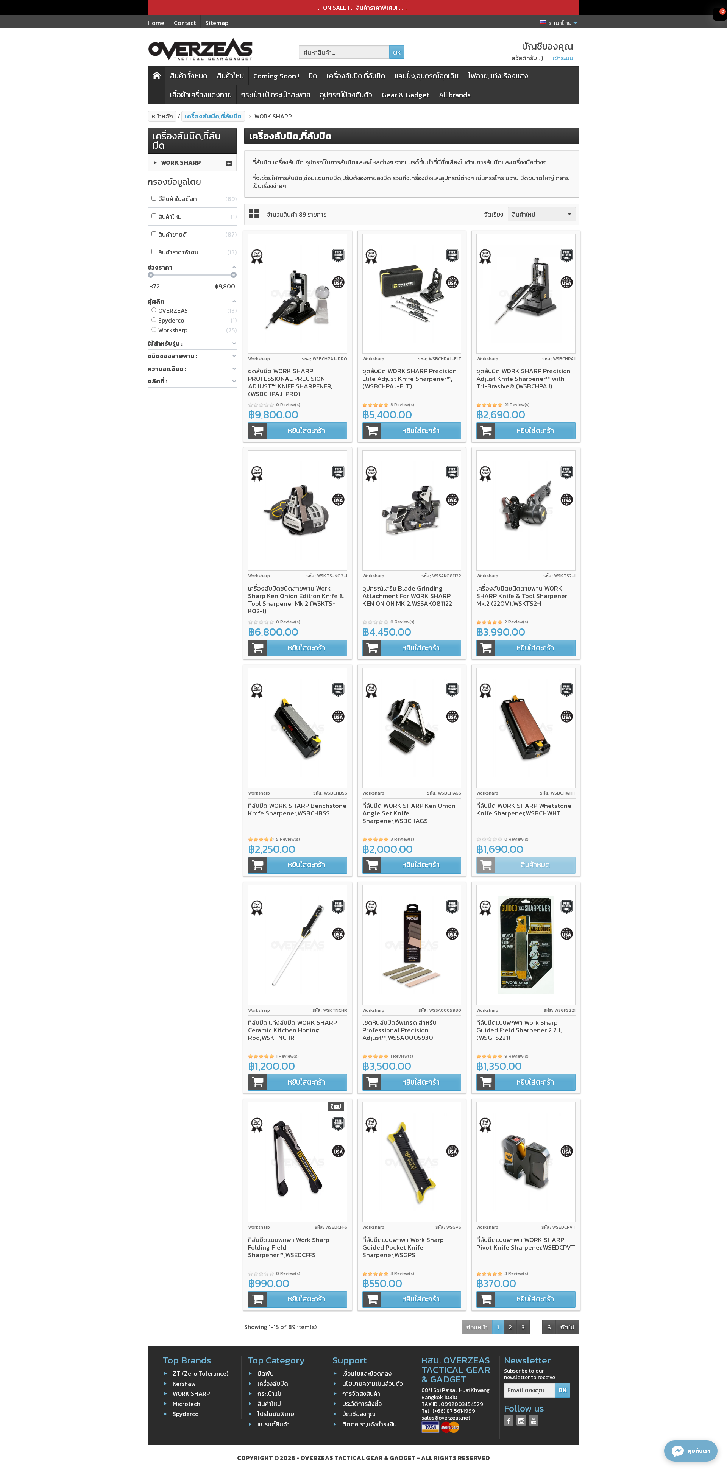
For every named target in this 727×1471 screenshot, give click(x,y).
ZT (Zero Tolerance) (200, 1373)
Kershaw (184, 1383)
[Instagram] (521, 1420)
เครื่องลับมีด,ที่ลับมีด (356, 75)
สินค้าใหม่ (230, 75)
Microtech (186, 1403)
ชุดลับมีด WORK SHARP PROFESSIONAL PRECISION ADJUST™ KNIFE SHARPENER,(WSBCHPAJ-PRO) (290, 382)
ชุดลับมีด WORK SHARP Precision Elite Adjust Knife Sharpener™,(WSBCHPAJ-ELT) (409, 378)
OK (397, 52)
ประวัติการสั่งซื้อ (362, 1403)
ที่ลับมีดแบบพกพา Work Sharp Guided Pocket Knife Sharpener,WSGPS (403, 1247)
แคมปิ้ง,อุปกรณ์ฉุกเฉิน (427, 75)
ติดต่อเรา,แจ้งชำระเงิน (369, 1424)
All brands (455, 94)
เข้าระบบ (562, 58)
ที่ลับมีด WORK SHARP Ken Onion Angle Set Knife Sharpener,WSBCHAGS (409, 813)
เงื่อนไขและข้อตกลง (367, 1373)
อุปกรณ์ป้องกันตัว (346, 94)
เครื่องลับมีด (272, 1383)
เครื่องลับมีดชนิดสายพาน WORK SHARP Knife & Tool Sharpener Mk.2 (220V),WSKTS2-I (521, 595)
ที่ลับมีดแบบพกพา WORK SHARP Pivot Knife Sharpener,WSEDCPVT (525, 1243)
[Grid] (254, 213)
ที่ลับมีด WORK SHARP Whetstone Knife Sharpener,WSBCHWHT (523, 809)
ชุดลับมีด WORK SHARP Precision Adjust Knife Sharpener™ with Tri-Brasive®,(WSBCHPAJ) (523, 378)
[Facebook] (508, 1420)
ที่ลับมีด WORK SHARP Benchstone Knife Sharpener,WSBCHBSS (297, 809)
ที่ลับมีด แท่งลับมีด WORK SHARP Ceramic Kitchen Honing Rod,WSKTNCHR (292, 1030)
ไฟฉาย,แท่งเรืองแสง (498, 75)
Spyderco (186, 1413)
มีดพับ (265, 1373)
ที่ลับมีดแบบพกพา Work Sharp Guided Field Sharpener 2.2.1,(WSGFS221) (519, 1030)
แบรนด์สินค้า (273, 1424)
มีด (313, 75)
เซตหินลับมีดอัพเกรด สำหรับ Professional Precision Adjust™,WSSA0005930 (399, 1030)
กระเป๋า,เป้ (269, 1393)
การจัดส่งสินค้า (361, 1393)
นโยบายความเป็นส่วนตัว (372, 1383)
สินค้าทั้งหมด (188, 75)
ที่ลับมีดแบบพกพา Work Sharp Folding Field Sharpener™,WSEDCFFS (288, 1247)
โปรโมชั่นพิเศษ (275, 1413)
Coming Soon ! (276, 75)
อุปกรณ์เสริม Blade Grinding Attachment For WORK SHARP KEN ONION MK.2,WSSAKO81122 (407, 595)
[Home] (156, 85)
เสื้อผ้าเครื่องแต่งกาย (201, 94)
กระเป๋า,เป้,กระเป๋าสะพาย (275, 94)
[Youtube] (533, 1420)
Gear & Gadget (405, 94)
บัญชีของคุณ (359, 1413)
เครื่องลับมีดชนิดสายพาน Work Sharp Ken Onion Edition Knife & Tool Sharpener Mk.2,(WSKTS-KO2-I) (296, 599)
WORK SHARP (181, 162)
